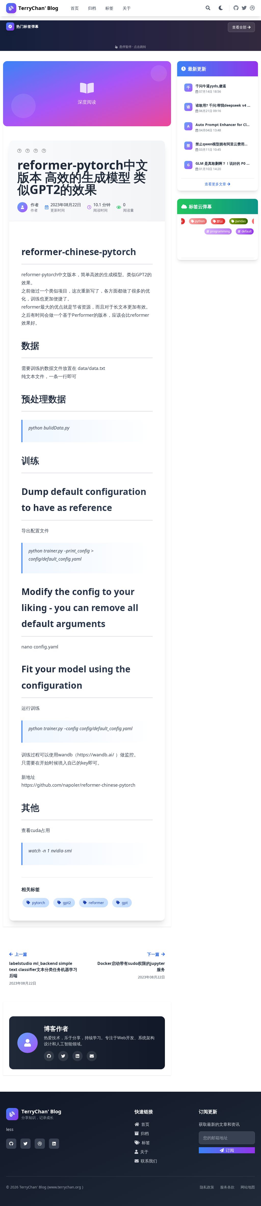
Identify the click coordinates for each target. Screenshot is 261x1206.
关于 (127, 8)
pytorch (38, 902)
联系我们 (149, 1161)
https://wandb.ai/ (95, 755)
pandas (206, 221)
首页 (75, 8)
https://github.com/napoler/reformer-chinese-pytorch (78, 785)
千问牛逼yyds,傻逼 (210, 86)
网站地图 (248, 1187)
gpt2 (67, 902)
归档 (92, 8)
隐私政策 (207, 1187)
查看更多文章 (215, 184)
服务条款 (227, 1187)
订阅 (230, 1150)
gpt (125, 902)
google (228, 221)
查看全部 (239, 27)
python (250, 221)
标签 (109, 8)
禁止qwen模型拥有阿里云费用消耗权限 (227, 144)
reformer (96, 902)
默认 (185, 221)
